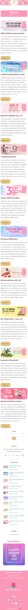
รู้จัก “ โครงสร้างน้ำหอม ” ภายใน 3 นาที (11, 319)
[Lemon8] (22, 455)
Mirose (20, 608)
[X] (20, 455)
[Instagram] (14, 455)
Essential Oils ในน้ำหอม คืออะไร (9, 360)
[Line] (5, 455)
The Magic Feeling (14, 534)
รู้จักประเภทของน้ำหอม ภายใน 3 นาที (11, 280)
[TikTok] (11, 455)
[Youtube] (16, 455)
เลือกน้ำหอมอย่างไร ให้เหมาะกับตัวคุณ (11, 401)
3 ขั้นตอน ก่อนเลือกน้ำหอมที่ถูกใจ (10, 198)
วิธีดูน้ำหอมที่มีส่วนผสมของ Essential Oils (12, 33)
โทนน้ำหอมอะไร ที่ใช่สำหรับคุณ (9, 239)
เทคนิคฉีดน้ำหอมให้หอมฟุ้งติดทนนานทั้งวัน (13, 74)
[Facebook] (8, 455)
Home (10, 15)
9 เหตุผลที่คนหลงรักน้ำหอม (8, 157)
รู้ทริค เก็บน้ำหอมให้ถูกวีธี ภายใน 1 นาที (11, 116)
